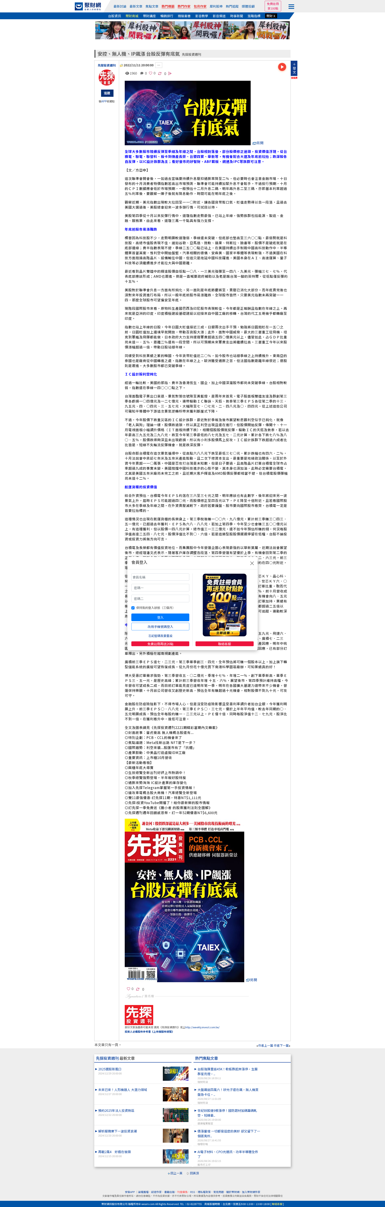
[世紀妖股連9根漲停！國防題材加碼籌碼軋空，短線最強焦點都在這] (275, 1108)
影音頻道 (219, 15)
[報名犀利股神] (192, 30)
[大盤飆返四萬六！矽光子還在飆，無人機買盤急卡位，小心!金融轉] (275, 1087)
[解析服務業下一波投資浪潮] (175, 1136)
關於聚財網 (232, 1192)
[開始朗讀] (282, 67)
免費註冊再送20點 (160, 643)
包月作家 (200, 6)
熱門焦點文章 (206, 1058)
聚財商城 (132, 15)
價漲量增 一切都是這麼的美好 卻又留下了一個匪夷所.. (229, 1137)
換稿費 (294, 77)
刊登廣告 (182, 1192)
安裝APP (130, 1192)
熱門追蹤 (232, 6)
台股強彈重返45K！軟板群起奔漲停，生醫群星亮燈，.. (228, 1075)
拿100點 (272, 8)
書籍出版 (169, 1192)
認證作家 (156, 1192)
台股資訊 (114, 15)
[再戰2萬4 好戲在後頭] (175, 1156)
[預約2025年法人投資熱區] (175, 1115)
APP (104, 101)
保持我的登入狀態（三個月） (155, 608)
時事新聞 (236, 15)
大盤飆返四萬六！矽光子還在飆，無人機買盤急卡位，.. (228, 1095)
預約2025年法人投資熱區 (116, 1112)
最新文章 (136, 6)
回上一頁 (176, 1173)
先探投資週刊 (191, 54)
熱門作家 (184, 6)
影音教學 (201, 15)
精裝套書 (184, 15)
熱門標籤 (168, 6)
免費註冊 (273, 4)
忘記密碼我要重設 (160, 636)
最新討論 (119, 6)
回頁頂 (194, 1173)
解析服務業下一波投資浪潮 (117, 1133)
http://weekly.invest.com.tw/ (202, 1027)
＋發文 (294, 68)
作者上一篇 (265, 1045)
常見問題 (218, 1192)
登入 (160, 617)
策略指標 (254, 15)
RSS (192, 1192)
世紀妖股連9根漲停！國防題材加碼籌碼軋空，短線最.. (227, 1116)
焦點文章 (152, 6)
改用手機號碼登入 (160, 626)
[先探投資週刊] (106, 78)
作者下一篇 (281, 1045)
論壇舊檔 (143, 1192)
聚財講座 (149, 15)
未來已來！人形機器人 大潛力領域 (122, 1091)
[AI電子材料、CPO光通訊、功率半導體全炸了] (275, 1149)
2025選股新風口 (110, 1071)
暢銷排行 (166, 15)
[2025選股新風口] (175, 1074)
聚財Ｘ (271, 15)
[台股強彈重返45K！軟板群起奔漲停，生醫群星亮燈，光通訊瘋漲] (275, 1067)
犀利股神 (216, 6)
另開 (260, 142)
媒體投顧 (248, 6)
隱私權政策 (204, 1192)
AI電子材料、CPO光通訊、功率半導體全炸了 (228, 1158)
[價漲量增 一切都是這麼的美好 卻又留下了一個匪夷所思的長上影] (275, 1129)
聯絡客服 (224, 643)
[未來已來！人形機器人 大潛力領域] (175, 1094)
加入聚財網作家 (251, 1192)
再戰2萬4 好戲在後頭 (114, 1153)
